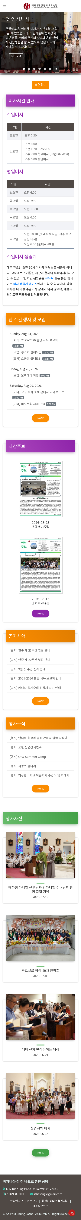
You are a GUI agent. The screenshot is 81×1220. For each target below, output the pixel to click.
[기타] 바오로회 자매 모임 (33, 403)
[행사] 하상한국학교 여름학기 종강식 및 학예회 (39, 775)
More (40, 418)
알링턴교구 (16, 1201)
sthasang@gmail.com (48, 1194)
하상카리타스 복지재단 (55, 1201)
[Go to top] (71, 1212)
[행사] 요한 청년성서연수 (26, 747)
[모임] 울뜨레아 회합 (30, 375)
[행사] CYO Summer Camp (28, 756)
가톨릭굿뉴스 (40, 1206)
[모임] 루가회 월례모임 (32, 352)
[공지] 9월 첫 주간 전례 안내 (28, 669)
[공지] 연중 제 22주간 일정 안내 (30, 659)
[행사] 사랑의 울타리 (23, 766)
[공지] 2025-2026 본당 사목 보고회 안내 (35, 678)
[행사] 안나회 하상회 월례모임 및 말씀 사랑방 (38, 737)
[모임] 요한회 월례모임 (32, 358)
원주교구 (32, 1201)
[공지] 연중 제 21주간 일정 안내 (30, 650)
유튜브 (49, 278)
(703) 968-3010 (14, 1194)
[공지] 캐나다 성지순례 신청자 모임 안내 (35, 687)
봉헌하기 (40, 84)
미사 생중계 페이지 (25, 283)
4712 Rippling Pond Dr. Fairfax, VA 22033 (31, 1189)
